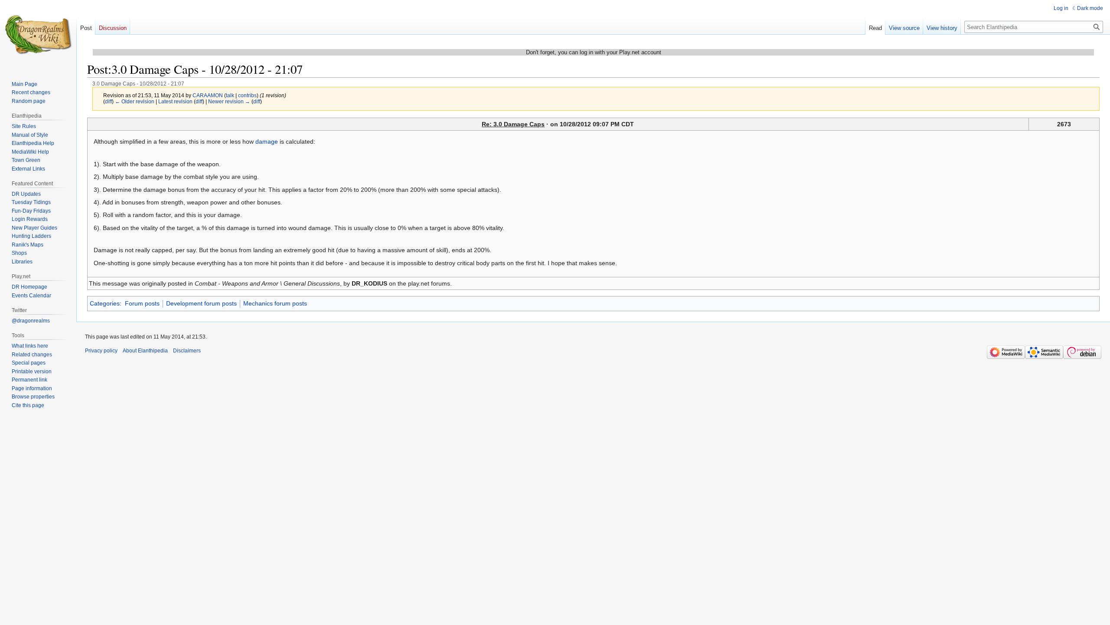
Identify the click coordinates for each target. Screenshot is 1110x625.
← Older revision (134, 101)
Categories (105, 303)
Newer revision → (229, 101)
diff (108, 101)
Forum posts (142, 303)
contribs (247, 95)
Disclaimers (187, 351)
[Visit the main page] (38, 34)
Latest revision (175, 101)
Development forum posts (201, 303)
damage (266, 141)
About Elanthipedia (145, 351)
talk (230, 95)
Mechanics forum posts (275, 303)
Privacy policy (101, 351)
